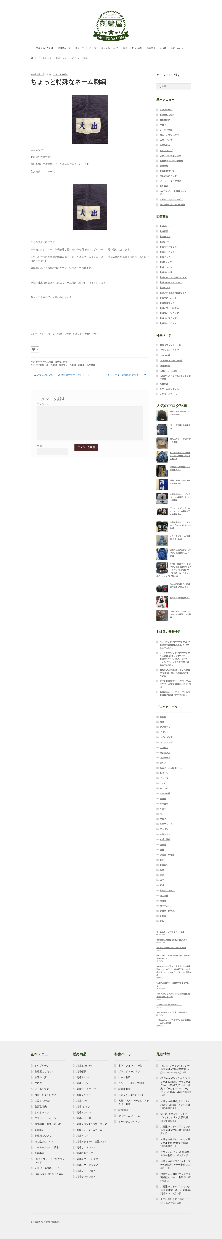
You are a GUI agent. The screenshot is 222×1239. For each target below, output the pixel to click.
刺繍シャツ (165, 241)
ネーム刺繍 (54, 58)
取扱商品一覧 (64, 48)
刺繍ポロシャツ (167, 226)
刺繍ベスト (165, 287)
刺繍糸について (167, 171)
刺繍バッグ (165, 257)
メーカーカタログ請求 (170, 181)
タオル (163, 783)
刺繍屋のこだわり (44, 48)
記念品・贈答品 (167, 910)
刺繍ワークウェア (168, 246)
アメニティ (165, 727)
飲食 (162, 921)
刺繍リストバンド (168, 297)
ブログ (163, 125)
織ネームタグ (166, 905)
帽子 (162, 880)
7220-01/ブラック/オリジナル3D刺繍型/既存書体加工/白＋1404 (175, 643)
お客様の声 (165, 119)
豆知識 (163, 916)
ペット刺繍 (165, 355)
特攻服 (163, 900)
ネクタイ (164, 788)
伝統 (162, 849)
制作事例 (151, 48)
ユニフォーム (166, 824)
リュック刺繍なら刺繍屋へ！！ (169, 1004)
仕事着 (58, 361)
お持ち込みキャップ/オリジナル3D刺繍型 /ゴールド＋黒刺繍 (180, 497)
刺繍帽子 (164, 231)
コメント (42, 404)
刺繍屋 (81, 365)
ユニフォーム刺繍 (67, 365)
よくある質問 (166, 130)
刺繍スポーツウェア (169, 313)
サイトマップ (166, 150)
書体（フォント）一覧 (86, 48)
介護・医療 (165, 839)
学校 (162, 870)
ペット (163, 814)
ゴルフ (163, 762)
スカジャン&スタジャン (171, 370)
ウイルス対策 (166, 737)
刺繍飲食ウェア (167, 303)
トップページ (166, 109)
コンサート (165, 757)
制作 (45, 58)
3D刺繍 (163, 717)
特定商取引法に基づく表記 (172, 204)
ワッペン (164, 829)
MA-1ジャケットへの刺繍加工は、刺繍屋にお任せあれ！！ (180, 455)
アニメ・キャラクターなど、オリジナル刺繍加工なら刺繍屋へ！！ (180, 511)
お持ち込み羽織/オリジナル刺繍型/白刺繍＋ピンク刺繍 (175, 671)
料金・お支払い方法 (132, 48)
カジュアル (165, 752)
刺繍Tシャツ (166, 262)
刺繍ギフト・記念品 (169, 308)
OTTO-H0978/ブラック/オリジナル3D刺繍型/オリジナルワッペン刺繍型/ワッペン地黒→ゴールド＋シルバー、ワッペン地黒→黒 (173, 570)
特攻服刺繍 (165, 365)
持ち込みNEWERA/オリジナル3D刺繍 (171, 947)
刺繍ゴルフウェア (168, 318)
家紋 (162, 875)
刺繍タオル (165, 236)
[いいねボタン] (33, 349)
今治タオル (165, 834)
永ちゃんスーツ (167, 890)
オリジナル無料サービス (171, 199)
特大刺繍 (164, 384)
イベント (164, 732)
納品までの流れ (167, 140)
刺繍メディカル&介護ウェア (173, 292)
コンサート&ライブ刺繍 (171, 360)
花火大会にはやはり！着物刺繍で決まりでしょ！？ (62, 375)
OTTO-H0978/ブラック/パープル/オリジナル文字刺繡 (175, 682)
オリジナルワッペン (169, 394)
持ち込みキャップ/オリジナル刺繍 (170, 932)
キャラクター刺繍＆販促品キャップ (126, 375)
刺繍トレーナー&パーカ (171, 282)
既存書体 (91, 365)
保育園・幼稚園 (167, 854)
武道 (162, 885)
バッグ (163, 798)
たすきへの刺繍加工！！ (180, 598)
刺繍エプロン (166, 267)
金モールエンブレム (169, 389)
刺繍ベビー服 (166, 272)
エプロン (164, 747)
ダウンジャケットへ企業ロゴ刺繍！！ (171, 1012)
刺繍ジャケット (167, 251)
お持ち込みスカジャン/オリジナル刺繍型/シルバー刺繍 (180, 553)
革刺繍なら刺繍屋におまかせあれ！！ (171, 940)
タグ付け (40, 365)
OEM (162, 722)
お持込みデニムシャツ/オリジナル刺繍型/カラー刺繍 (180, 614)
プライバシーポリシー (170, 155)
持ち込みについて (109, 48)
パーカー (164, 803)
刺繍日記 (164, 865)
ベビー (163, 808)
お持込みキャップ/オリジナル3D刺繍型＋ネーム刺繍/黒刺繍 (175, 1190)
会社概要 (164, 165)
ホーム (37, 58)
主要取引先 (165, 145)
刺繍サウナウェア (168, 323)
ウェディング (166, 742)
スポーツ (164, 773)
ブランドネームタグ (169, 350)
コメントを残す (60, 74)
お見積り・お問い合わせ (171, 48)
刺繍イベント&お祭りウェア (173, 277)
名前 (39, 445)
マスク (163, 819)
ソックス (164, 778)
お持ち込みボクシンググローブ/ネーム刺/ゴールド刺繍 (180, 525)
